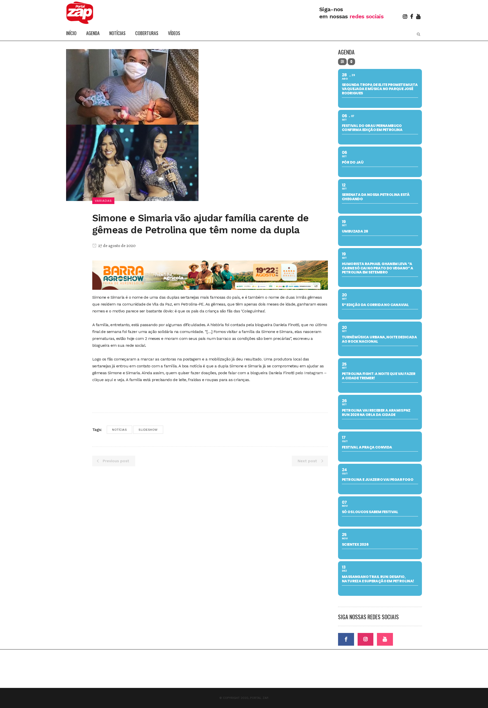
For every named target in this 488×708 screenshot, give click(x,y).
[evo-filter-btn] (342, 61)
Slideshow (148, 429)
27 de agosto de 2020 (116, 246)
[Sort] (351, 61)
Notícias (119, 429)
